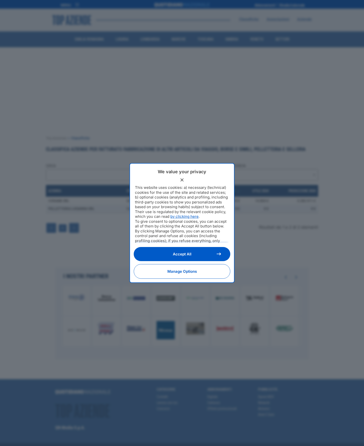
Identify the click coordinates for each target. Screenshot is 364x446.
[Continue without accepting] (182, 180)
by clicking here (184, 216)
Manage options (182, 271)
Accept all (182, 254)
